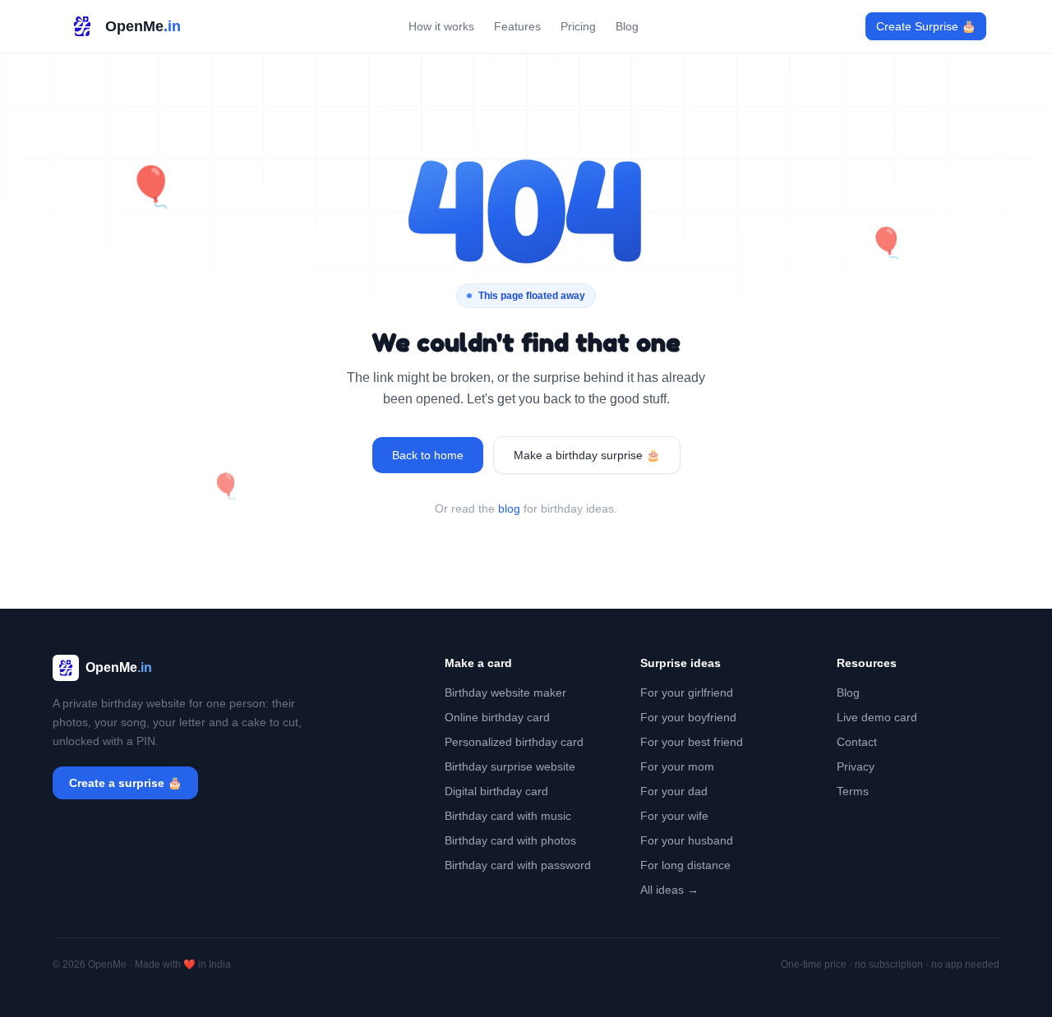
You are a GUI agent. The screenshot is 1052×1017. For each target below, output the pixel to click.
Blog (627, 26)
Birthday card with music (508, 815)
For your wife (674, 815)
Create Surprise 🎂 (926, 26)
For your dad (674, 791)
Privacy (855, 766)
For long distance (685, 865)
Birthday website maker (505, 692)
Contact (857, 741)
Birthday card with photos (510, 840)
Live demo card (877, 717)
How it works (441, 26)
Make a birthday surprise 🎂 (587, 455)
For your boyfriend (688, 717)
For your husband (686, 840)
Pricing (578, 26)
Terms (853, 791)
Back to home (428, 455)
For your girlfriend (686, 692)
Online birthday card (497, 717)
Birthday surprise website (510, 766)
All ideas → (669, 889)
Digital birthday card (496, 791)
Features (517, 26)
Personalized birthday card (514, 741)
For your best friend (691, 741)
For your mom (677, 766)
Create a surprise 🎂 (125, 782)
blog (509, 508)
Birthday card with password (518, 865)
